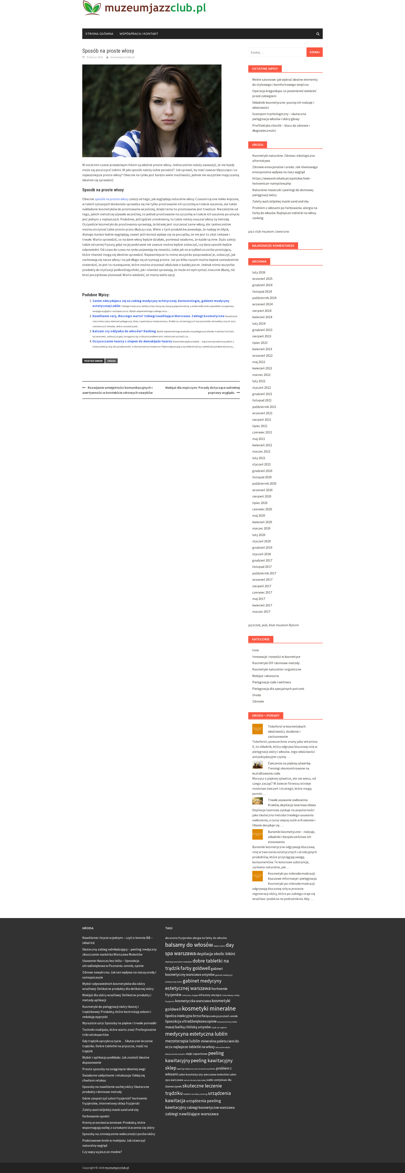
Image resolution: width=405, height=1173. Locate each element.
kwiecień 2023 (262, 349)
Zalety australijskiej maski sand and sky (280, 201)
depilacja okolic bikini (216, 953)
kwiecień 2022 (262, 368)
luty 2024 (258, 323)
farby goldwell (195, 968)
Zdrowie (258, 701)
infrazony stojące (190, 995)
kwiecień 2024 (262, 317)
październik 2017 (264, 573)
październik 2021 (264, 407)
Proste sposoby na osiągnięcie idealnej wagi (113, 1069)
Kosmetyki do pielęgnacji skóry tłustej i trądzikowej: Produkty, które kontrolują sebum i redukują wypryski (116, 1011)
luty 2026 (258, 272)
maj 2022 (258, 362)
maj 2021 (258, 439)
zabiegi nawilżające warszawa (192, 1114)
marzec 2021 (261, 451)
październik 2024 (264, 298)
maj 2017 (258, 599)
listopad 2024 (262, 291)
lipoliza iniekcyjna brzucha (185, 1015)
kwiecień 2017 (262, 605)
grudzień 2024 (262, 285)
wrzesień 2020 (262, 490)
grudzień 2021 (262, 394)
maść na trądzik (219, 1027)
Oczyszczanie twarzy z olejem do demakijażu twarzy (132, 341)
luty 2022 (258, 381)
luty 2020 (258, 535)
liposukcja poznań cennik (222, 1016)
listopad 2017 (262, 566)
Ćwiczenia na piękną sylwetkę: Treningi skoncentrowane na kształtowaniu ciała (281, 768)
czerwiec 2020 (262, 509)
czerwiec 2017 (262, 592)
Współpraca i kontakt (139, 33)
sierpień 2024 (261, 310)
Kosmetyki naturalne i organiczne (276, 669)
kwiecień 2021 (262, 445)
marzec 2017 (261, 611)
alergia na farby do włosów (210, 938)
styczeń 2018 (261, 554)
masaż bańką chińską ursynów (188, 1027)
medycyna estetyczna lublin (196, 1033)
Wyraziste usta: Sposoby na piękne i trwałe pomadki (119, 1023)
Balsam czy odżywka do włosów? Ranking (124, 331)
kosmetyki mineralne (209, 1008)
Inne (255, 650)
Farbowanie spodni (95, 1116)
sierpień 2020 (261, 496)
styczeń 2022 (261, 387)
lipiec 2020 (259, 503)
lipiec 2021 (259, 426)
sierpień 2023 (261, 336)
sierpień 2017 (261, 586)
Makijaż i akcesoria (265, 676)
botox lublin (219, 946)
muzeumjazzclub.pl (122, 57)
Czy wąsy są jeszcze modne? (102, 1152)
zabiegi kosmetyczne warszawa (211, 1107)
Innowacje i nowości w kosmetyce (276, 656)
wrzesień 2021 (262, 413)
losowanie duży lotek (227, 1021)
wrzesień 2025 (262, 278)
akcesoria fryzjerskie (178, 938)
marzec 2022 (261, 375)
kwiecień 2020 (262, 522)
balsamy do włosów (189, 944)
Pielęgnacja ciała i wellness (271, 682)
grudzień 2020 (262, 471)
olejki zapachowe (197, 1054)
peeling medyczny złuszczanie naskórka (196, 1068)
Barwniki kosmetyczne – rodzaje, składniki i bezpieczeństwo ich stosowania (291, 837)
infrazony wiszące (210, 995)
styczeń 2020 (261, 541)
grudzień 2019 (262, 547)
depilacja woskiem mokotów (178, 961)
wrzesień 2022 (262, 355)
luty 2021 (258, 458)
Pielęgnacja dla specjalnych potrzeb (278, 688)
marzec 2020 (261, 528)
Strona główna (99, 33)
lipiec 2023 (259, 343)
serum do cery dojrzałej (195, 1080)
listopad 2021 (262, 400)
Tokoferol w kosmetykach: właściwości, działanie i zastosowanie (287, 731)
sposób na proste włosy (111, 199)
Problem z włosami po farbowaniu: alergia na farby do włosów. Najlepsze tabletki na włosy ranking (284, 213)
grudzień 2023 (262, 330)
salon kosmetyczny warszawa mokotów (203, 1074)
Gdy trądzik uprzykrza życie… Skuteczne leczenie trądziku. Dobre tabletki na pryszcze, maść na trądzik (117, 1046)
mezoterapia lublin (182, 1041)
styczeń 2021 (261, 464)
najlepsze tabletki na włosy (194, 1046)
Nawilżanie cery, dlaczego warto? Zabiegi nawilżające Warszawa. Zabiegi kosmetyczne (158, 316)
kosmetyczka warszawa (193, 1001)
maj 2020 (258, 515)
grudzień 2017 (262, 560)
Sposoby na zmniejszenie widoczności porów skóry (118, 1134)
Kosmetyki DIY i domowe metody (276, 663)
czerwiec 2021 (262, 432)
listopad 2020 (262, 477)
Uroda (111, 360)
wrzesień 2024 (262, 304)
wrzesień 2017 (262, 579)
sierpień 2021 (261, 419)
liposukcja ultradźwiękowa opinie (191, 1021)
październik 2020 (264, 483)
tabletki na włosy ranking (195, 1094)
